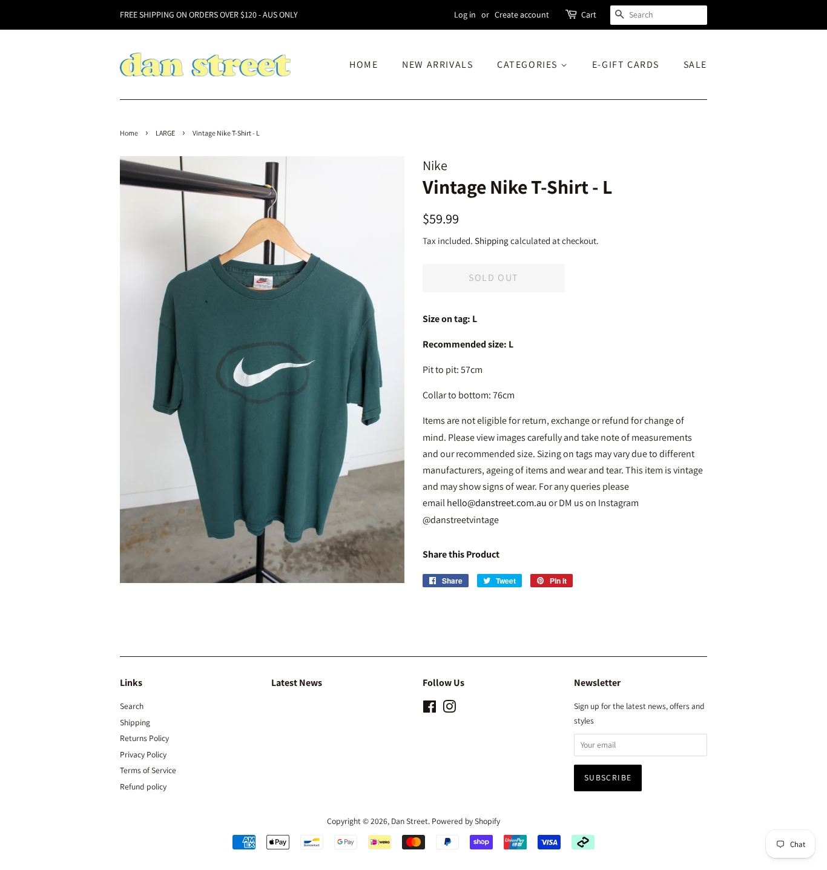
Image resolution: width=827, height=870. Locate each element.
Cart (588, 14)
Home (129, 132)
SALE (695, 64)
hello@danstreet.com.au (497, 502)
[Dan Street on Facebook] (430, 709)
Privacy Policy (143, 754)
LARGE (165, 132)
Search (131, 705)
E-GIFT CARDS (625, 64)
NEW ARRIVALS (437, 64)
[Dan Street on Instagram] (449, 709)
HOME (363, 64)
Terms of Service (148, 770)
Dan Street (409, 821)
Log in (465, 14)
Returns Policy (144, 738)
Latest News (296, 682)
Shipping (492, 240)
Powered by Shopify (466, 821)
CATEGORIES (529, 64)
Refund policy (143, 786)
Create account (522, 14)
